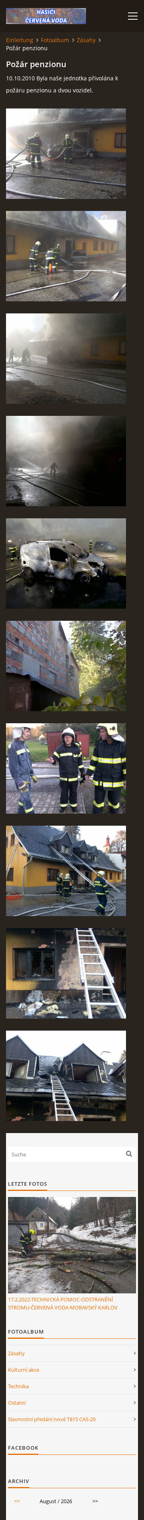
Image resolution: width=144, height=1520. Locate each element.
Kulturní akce (23, 1369)
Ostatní (17, 1402)
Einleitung (19, 40)
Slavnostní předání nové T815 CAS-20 (52, 1419)
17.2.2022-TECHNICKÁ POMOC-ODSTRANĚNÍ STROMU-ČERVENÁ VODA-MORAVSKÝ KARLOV (63, 1303)
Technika (18, 1386)
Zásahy (86, 40)
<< (17, 1501)
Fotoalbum (55, 40)
